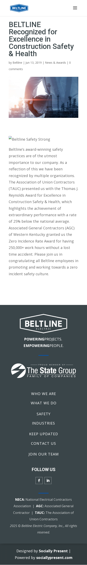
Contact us (43, 443)
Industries (43, 423)
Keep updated (43, 433)
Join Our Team (44, 454)
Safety (44, 413)
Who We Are (43, 393)
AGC (39, 506)
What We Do (43, 403)
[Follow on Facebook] (39, 480)
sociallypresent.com (54, 557)
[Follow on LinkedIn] (48, 480)
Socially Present (53, 550)
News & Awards (55, 62)
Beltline (17, 62)
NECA (19, 499)
